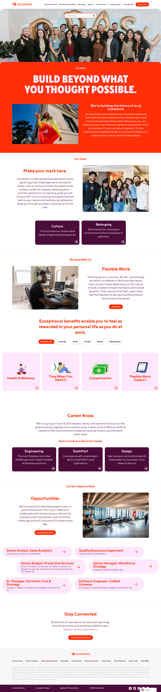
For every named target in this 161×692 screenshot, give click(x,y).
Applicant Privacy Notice (69, 688)
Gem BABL (145, 661)
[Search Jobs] (94, 15)
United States (46, 342)
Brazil (75, 342)
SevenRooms (128, 4)
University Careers (92, 661)
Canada (87, 342)
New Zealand (115, 342)
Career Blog (106, 661)
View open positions (45, 532)
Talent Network (120, 661)
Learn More (116, 307)
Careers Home (17, 661)
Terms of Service (18, 688)
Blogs (90, 4)
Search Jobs (142, 4)
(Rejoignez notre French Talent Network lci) (80, 630)
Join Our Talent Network (80, 638)
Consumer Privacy (42, 688)
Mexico (100, 342)
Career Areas (101, 4)
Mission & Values (51, 4)
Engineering (115, 4)
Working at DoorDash (67, 4)
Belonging (82, 4)
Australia (62, 342)
